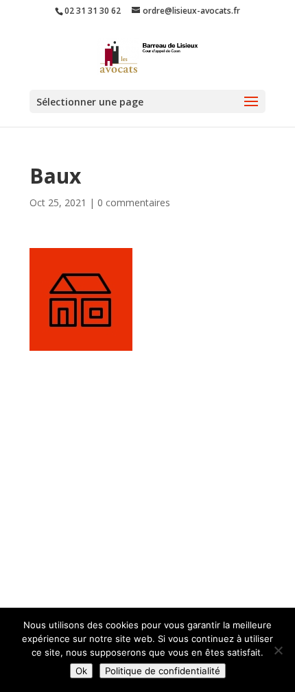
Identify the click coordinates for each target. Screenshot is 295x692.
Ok (81, 670)
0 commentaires (133, 202)
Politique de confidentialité (162, 670)
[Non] (278, 650)
